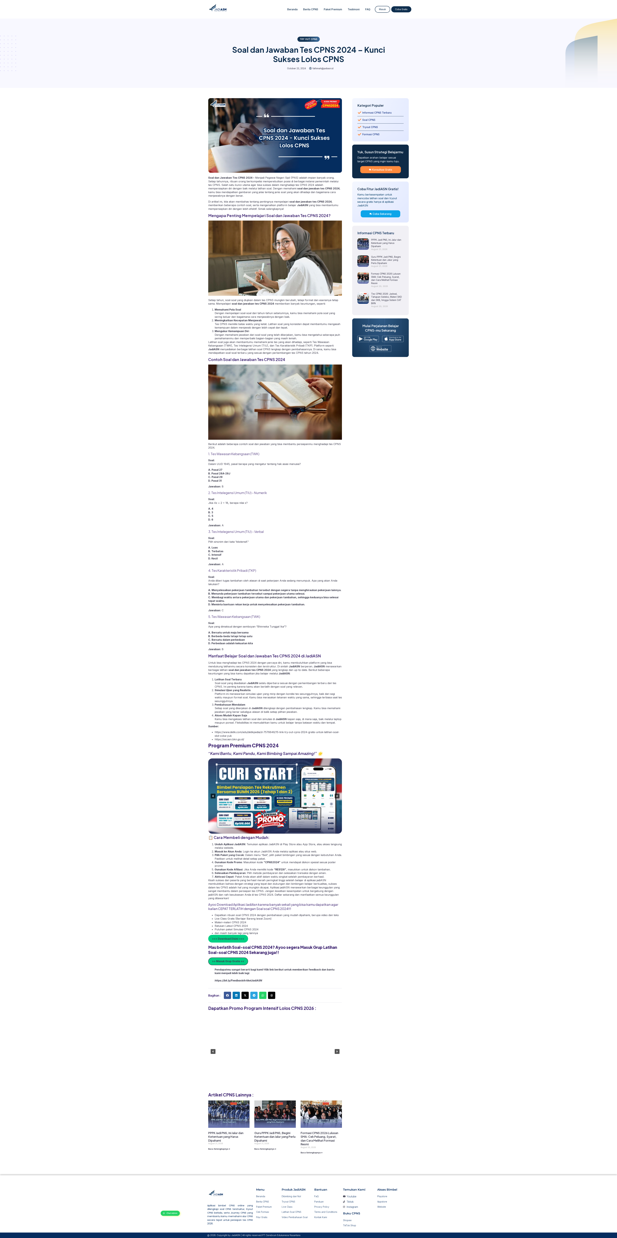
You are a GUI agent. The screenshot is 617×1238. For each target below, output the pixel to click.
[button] (213, 796)
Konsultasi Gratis (382, 169)
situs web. (311, 851)
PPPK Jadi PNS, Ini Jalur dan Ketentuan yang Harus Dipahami (225, 1136)
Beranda (292, 9)
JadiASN (302, 205)
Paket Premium (333, 9)
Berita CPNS (310, 9)
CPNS (216, 185)
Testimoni (354, 9)
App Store (309, 844)
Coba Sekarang (382, 213)
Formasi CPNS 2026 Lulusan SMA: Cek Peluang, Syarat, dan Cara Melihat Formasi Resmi (319, 1138)
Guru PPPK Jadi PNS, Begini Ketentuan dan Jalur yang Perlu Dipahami (274, 1136)
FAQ (367, 9)
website (228, 847)
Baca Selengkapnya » (219, 1149)
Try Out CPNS (308, 39)
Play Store (289, 844)
